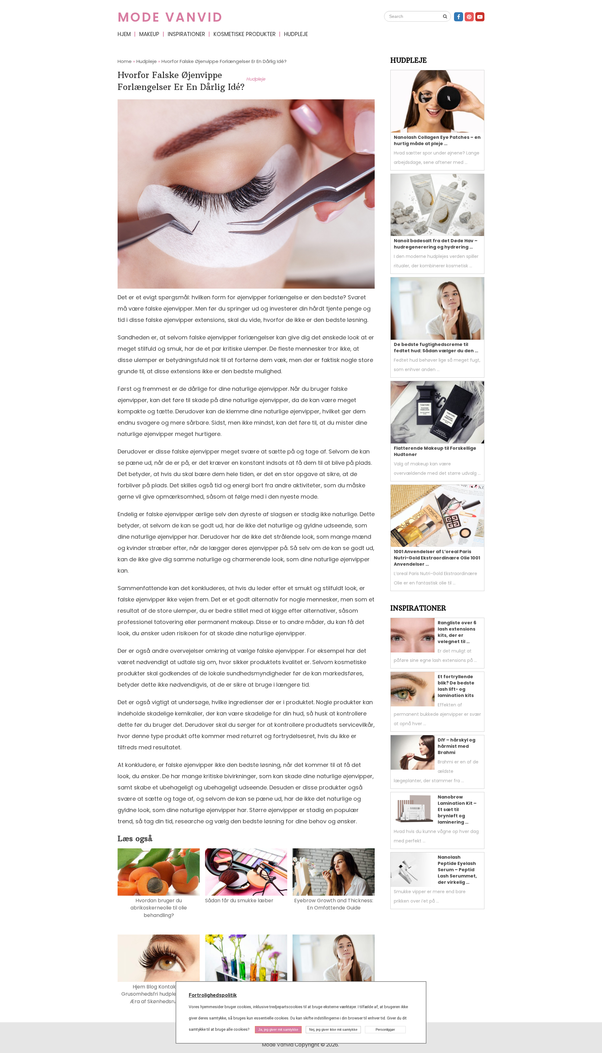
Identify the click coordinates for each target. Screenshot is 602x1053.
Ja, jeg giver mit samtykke (278, 1029)
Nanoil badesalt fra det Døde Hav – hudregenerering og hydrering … (436, 244)
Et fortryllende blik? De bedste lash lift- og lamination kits (456, 686)
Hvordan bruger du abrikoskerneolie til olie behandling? (158, 908)
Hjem (124, 34)
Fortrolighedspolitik (213, 995)
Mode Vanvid (170, 17)
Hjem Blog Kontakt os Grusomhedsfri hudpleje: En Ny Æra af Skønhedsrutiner (158, 994)
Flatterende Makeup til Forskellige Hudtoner (435, 451)
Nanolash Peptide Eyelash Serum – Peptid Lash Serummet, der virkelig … (457, 869)
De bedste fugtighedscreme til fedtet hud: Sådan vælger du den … (436, 347)
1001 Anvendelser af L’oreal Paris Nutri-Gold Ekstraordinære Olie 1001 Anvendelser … (437, 557)
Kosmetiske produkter (245, 34)
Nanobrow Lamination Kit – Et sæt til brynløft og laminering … (457, 809)
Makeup (149, 34)
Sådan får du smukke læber (239, 900)
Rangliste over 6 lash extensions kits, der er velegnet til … (457, 632)
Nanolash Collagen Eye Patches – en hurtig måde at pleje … (437, 140)
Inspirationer (186, 34)
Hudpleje (296, 34)
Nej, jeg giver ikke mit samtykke (333, 1029)
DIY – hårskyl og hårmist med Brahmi (456, 746)
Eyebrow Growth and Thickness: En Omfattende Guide (333, 904)
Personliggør (385, 1029)
